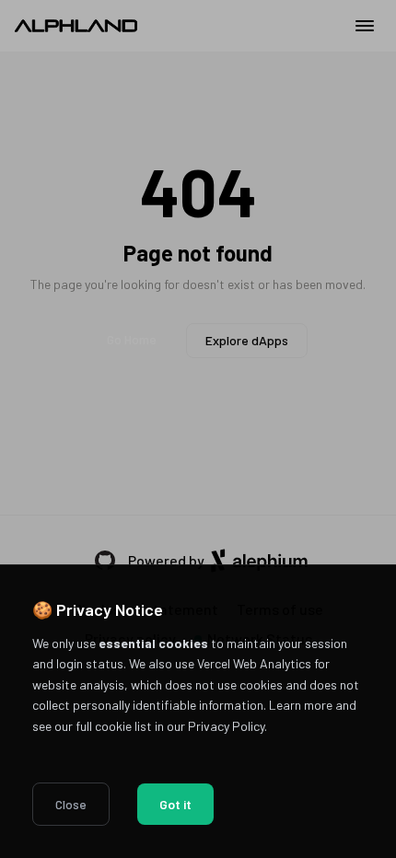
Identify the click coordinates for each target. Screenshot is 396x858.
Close (71, 804)
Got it (175, 804)
